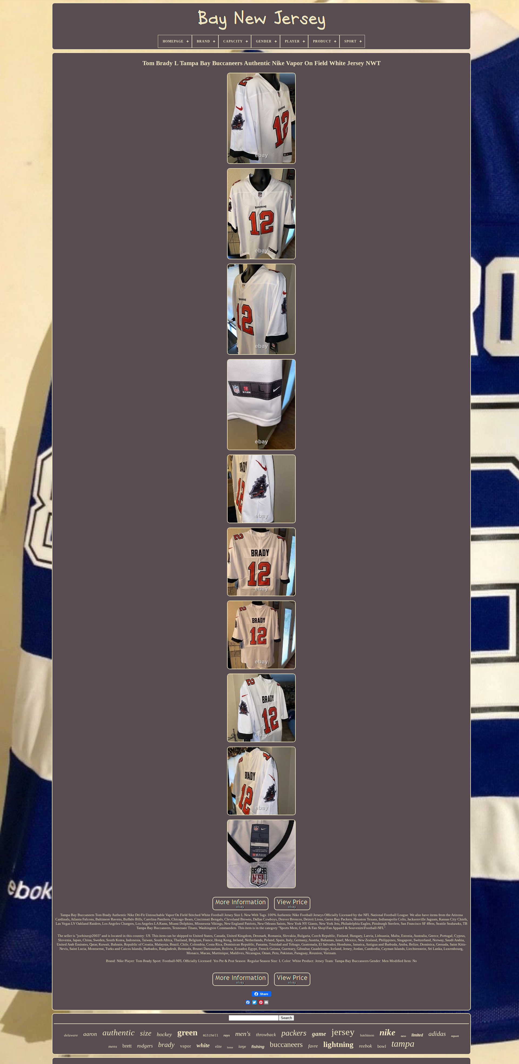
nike (387, 1032)
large (242, 1047)
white (203, 1045)
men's (243, 1033)
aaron (90, 1034)
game (319, 1033)
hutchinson (367, 1035)
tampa (402, 1044)
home (230, 1047)
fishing (257, 1046)
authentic (118, 1032)
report (455, 1036)
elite (218, 1047)
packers (294, 1032)
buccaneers (286, 1044)
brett (127, 1046)
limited (417, 1035)
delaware (71, 1035)
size (145, 1033)
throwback (266, 1034)
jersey (343, 1032)
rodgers (145, 1046)
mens (112, 1046)
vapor (185, 1046)
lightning (338, 1044)
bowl (381, 1046)
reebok (365, 1046)
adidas (437, 1033)
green (187, 1032)
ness (403, 1036)
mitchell (210, 1036)
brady (166, 1045)
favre (313, 1046)
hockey (164, 1034)
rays (227, 1035)
